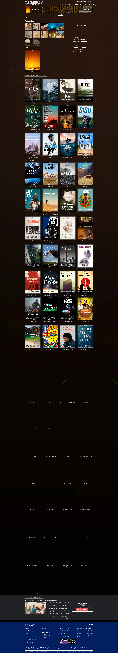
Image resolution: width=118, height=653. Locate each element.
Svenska (66, 648)
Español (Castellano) (64, 647)
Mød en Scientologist (30, 637)
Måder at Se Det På (47, 635)
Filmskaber (67, 14)
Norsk (44, 648)
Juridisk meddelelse (89, 651)
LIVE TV (44, 628)
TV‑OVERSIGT (70, 4)
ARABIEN (35, 10)
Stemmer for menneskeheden (31, 639)
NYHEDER (81, 4)
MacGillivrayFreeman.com (79, 47)
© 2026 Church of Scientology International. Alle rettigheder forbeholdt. (37, 651)
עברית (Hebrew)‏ (74, 647)
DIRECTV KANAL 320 (65, 630)
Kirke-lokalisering (89, 631)
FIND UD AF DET (82, 609)
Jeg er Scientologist (29, 642)
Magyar (81, 647)
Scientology (79, 630)
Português (49, 648)
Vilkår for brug (57, 651)
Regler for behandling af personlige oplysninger (76, 651)
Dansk (32, 647)
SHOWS (76, 4)
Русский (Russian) (58, 648)
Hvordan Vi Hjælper (89, 633)
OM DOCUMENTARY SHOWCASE (34, 597)
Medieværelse (46, 637)
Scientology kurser (89, 630)
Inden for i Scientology (30, 634)
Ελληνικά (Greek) (45, 647)
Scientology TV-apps (65, 637)
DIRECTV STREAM (65, 632)
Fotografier (60, 14)
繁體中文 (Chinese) (74, 648)
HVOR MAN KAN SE (64, 628)
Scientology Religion (89, 635)
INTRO (62, 4)
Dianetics (79, 633)
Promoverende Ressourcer (48, 640)
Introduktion (46, 634)
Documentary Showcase (31, 643)
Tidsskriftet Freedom (81, 638)
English (27, 647)
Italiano (86, 647)
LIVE (65, 4)
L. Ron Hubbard (80, 631)
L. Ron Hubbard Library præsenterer (32, 640)
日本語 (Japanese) (30, 648)
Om (49, 14)
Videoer (53, 14)
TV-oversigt (45, 630)
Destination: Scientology (30, 636)
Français (82, 648)
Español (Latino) (54, 647)
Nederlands (38, 648)
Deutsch (37, 647)
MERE (67, 618)
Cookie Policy (64, 651)
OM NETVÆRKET (46, 632)
